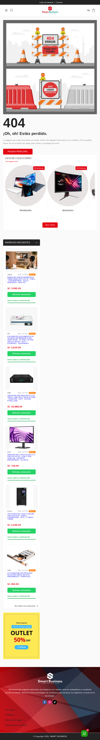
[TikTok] (55, 702)
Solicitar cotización (21, 294)
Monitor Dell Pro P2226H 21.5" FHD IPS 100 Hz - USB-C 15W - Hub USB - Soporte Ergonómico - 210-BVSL (21, 457)
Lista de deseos (46, 2)
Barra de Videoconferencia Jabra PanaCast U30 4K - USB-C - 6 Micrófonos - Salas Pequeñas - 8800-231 (21, 280)
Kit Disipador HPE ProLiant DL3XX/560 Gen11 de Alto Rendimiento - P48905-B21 (20, 575)
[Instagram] (50, 702)
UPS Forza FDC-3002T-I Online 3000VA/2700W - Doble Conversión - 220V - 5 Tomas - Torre (20, 516)
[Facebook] (44, 702)
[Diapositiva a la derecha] (52, 217)
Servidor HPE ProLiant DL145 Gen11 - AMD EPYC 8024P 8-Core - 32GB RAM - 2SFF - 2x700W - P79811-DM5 (21, 398)
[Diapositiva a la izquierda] (47, 217)
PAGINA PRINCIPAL (18, 151)
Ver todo (50, 225)
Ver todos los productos (24, 606)
